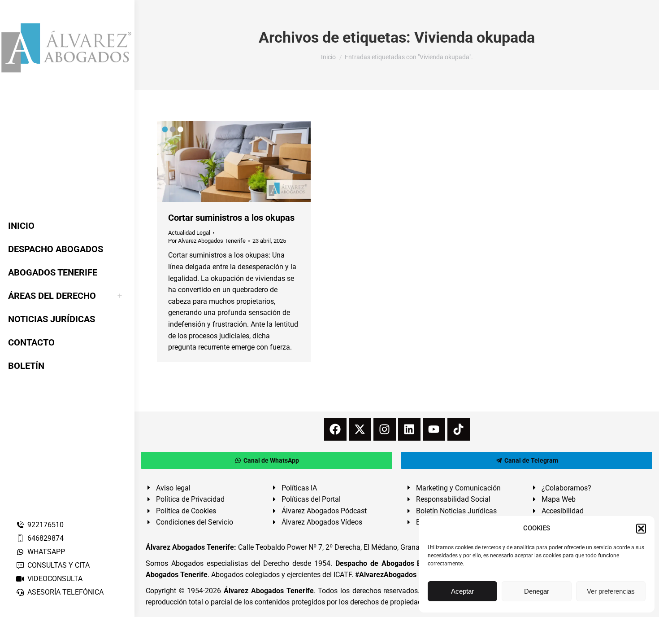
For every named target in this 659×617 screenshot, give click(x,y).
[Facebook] (335, 429)
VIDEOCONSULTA (54, 578)
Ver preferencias (611, 591)
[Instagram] (384, 429)
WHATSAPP (46, 551)
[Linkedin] (409, 429)
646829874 (45, 538)
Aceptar (462, 591)
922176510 (45, 525)
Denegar (536, 591)
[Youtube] (434, 429)
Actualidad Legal (189, 232)
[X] (360, 429)
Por (207, 240)
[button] (641, 528)
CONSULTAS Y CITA (58, 565)
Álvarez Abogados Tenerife (268, 590)
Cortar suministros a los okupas (231, 217)
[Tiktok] (458, 429)
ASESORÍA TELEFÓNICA (65, 592)
